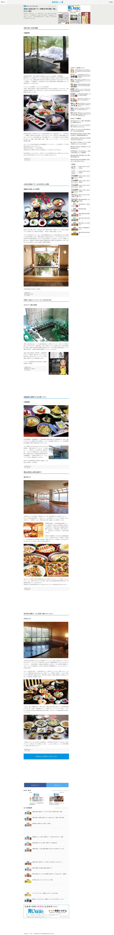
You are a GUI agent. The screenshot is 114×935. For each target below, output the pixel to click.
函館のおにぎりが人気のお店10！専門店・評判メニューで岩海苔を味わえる (84, 114)
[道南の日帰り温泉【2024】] (74, 185)
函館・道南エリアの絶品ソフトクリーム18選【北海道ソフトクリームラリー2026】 (82, 81)
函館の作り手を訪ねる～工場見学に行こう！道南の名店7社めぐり (80, 147)
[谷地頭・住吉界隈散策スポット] (74, 227)
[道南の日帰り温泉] (74, 208)
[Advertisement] (46, 172)
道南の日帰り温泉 (82, 208)
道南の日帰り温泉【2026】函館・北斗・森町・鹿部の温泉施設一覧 (80, 156)
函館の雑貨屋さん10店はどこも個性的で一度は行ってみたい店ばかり (84, 76)
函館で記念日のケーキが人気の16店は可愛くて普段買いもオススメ (84, 104)
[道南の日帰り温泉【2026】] (73, 166)
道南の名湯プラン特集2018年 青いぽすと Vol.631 (46, 756)
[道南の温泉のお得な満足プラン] (74, 213)
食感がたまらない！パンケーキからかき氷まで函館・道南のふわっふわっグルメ (80, 126)
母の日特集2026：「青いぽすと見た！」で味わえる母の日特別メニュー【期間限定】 (80, 151)
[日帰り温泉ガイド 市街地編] (74, 204)
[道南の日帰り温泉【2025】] (74, 180)
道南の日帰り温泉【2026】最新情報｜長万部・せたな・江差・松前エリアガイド (80, 160)
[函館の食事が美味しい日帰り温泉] (74, 199)
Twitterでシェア (57, 785)
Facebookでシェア (35, 785)
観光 (25, 6)
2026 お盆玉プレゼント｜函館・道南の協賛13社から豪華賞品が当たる (80, 121)
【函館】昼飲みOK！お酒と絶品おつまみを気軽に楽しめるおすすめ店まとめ (82, 71)
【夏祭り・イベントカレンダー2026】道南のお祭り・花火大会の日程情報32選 (82, 90)
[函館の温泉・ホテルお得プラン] (74, 222)
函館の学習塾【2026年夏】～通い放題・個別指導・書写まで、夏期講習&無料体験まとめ (80, 134)
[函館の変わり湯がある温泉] (74, 232)
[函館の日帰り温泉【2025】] (74, 175)
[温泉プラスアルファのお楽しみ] (74, 194)
